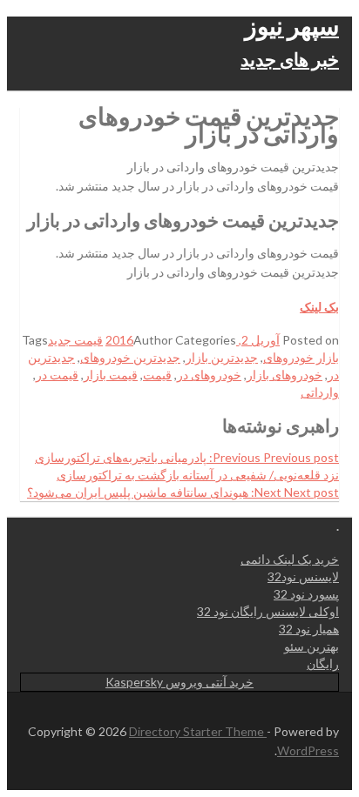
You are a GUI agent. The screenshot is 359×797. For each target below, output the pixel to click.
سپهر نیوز (292, 25)
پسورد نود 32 (306, 593)
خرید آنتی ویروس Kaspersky (179, 681)
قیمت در (57, 374)
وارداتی (320, 392)
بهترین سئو (311, 646)
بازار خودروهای (301, 357)
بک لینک (319, 306)
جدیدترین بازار (222, 357)
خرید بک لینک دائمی (289, 559)
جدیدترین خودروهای (130, 357)
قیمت (157, 374)
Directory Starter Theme (198, 731)
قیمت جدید (75, 339)
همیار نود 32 (309, 628)
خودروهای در (209, 374)
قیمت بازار (111, 374)
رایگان (323, 663)
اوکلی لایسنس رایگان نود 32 (268, 611)
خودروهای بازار (284, 374)
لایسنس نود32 (303, 576)
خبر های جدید (289, 59)
